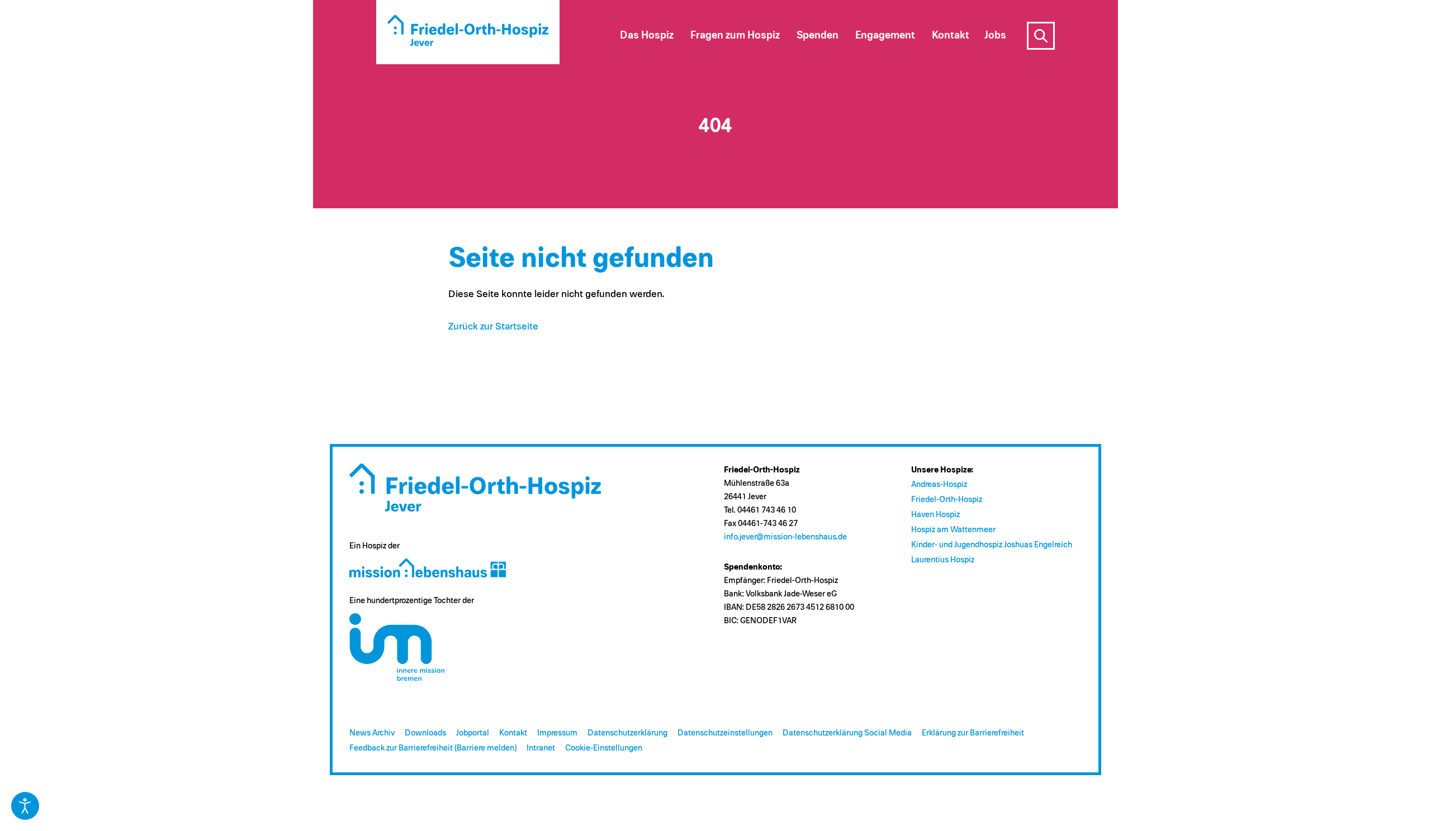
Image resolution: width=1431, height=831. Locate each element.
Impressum (557, 733)
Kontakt (513, 733)
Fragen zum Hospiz (735, 35)
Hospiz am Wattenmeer (953, 530)
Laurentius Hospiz (942, 560)
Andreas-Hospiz (939, 484)
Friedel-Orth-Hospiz (946, 499)
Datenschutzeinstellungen (725, 733)
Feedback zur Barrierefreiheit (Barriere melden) (433, 748)
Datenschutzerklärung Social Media (847, 733)
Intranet (541, 748)
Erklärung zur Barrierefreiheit (973, 733)
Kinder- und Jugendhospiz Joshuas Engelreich (991, 545)
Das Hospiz (647, 35)
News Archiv (372, 733)
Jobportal (472, 733)
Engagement (885, 35)
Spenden (817, 35)
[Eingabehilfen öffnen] (25, 806)
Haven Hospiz (935, 514)
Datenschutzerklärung (627, 733)
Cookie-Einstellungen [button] (603, 748)
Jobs (995, 35)
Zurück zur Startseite (493, 327)
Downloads (425, 733)
